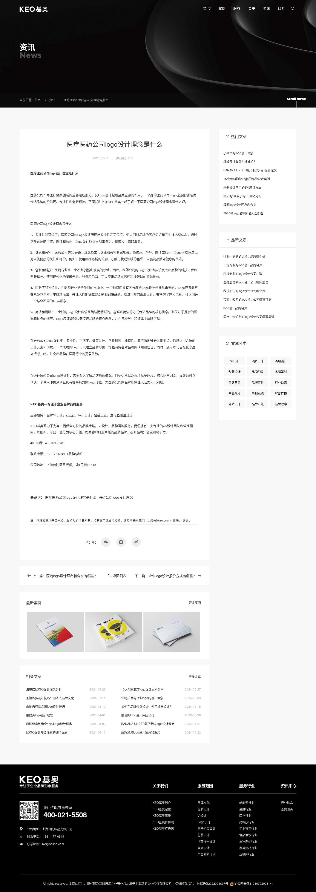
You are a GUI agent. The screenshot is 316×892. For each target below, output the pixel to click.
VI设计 (202, 815)
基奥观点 (235, 393)
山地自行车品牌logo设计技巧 (45, 706)
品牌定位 (258, 382)
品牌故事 (281, 404)
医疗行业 (245, 815)
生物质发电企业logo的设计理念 (142, 698)
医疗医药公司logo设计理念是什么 (86, 100)
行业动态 (281, 382)
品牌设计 (204, 809)
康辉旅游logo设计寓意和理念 (140, 732)
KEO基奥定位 (162, 809)
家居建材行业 (248, 848)
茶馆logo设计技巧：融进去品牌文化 (50, 698)
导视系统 (258, 393)
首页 (38, 100)
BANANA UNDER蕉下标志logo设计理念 (148, 723)
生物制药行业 (248, 841)
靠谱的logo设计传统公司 (137, 715)
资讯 (52, 100)
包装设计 (100, 415)
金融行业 (245, 809)
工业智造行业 (248, 828)
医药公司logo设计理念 (116, 497)
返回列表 (119, 575)
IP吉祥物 (281, 393)
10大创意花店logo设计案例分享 (142, 689)
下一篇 (165, 575)
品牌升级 (258, 404)
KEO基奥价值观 (163, 822)
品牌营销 (235, 382)
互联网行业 (246, 854)
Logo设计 (204, 822)
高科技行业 (246, 822)
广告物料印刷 (207, 854)
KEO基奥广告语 (163, 828)
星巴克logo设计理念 (39, 715)
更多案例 (195, 602)
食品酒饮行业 (248, 835)
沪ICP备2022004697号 (212, 883)
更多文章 (195, 676)
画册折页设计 (207, 828)
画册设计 (123, 415)
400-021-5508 (65, 814)
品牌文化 (204, 802)
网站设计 (235, 404)
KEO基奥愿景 (162, 815)
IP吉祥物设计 (206, 841)
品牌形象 (258, 371)
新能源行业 (246, 802)
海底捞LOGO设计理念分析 (44, 689)
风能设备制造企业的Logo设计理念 (49, 723)
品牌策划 (281, 371)
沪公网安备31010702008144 (253, 883)
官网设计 (204, 848)
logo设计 (56, 173)
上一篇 (65, 575)
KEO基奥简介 (162, 802)
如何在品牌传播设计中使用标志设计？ (146, 706)
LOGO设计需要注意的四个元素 (47, 732)
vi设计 (70, 415)
